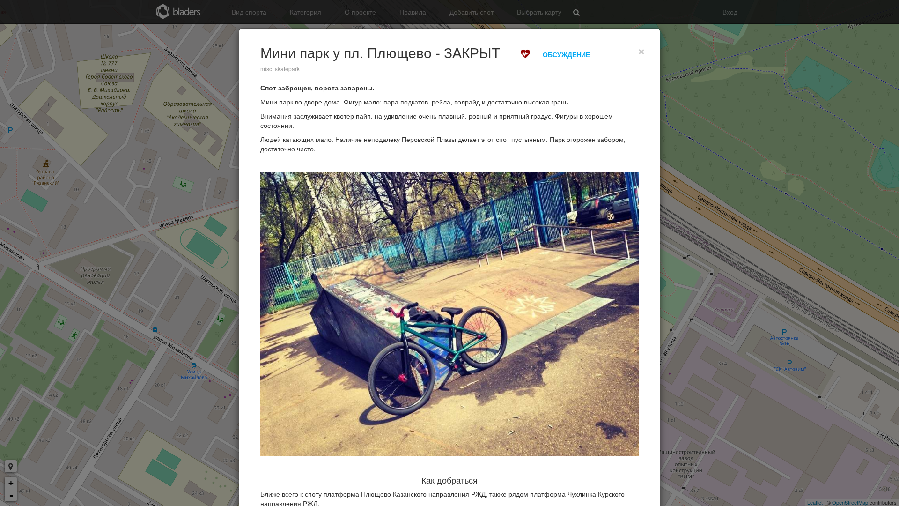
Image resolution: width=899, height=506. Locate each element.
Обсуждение (566, 54)
